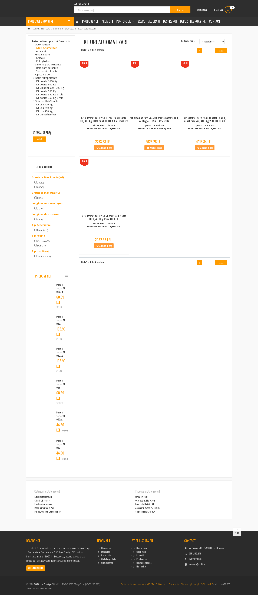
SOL (203, 584)
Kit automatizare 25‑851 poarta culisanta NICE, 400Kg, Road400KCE (103, 217)
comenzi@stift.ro (197, 564)
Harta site (141, 566)
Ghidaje (40, 57)
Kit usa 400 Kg (44, 111)
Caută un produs (143, 562)
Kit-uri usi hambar (46, 114)
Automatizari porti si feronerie (47, 28)
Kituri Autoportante (46, 77)
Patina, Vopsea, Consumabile (47, 511)
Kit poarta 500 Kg (46, 91)
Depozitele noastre (193, 21)
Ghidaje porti (42, 54)
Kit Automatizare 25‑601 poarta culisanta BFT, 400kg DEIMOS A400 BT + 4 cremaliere (104, 119)
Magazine (105, 551)
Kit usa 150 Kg (44, 104)
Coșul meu (141, 551)
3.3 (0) (40, 219)
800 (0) (40, 187)
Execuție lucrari (149, 21)
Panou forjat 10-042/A (61, 352)
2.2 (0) (40, 208)
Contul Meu (202, 10)
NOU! (84, 63)
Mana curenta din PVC (44, 508)
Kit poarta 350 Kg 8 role (49, 97)
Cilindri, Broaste (41, 500)
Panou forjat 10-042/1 (61, 320)
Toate (220, 50)
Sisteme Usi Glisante (46, 101)
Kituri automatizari (46, 47)
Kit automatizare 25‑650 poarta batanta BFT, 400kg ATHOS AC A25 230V (154, 119)
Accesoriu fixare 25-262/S (147, 508)
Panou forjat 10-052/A (61, 415)
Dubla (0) (41, 245)
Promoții (107, 21)
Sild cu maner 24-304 (145, 511)
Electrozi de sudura (43, 504)
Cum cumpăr (107, 562)
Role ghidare (43, 61)
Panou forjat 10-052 (61, 444)
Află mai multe (35, 568)
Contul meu (141, 548)
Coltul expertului (108, 559)
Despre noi (170, 21)
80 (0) (39, 197)
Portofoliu (123, 21)
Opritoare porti (43, 74)
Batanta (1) (42, 230)
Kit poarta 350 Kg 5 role (49, 94)
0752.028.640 (195, 559)
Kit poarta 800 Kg (46, 84)
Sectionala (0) (44, 256)
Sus (237, 533)
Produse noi (90, 21)
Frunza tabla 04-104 (144, 504)
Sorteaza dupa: (188, 41)
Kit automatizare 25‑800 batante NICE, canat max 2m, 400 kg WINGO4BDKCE (205, 119)
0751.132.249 (195, 553)
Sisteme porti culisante (48, 64)
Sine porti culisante (47, 71)
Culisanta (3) (43, 241)
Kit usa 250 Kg (44, 107)
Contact (214, 21)
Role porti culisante (47, 67)
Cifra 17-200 (141, 497)
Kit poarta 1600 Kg (46, 81)
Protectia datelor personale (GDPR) (137, 584)
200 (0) (40, 182)
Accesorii (41, 51)
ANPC (210, 584)
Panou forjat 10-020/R (61, 288)
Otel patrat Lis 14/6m (145, 500)
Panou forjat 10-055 (61, 384)
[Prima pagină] (28, 28)
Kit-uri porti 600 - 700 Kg (50, 87)
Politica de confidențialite (167, 584)
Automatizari (70, 28)
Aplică (39, 139)
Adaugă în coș (105, 147)
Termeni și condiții (190, 584)
